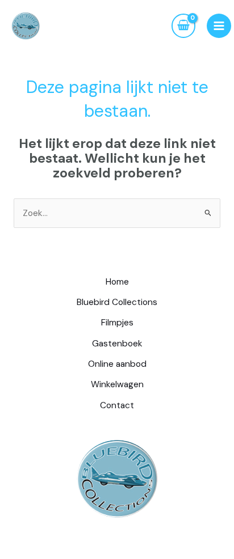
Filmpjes (117, 322)
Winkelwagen (117, 384)
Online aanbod (117, 364)
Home (117, 281)
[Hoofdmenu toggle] (219, 26)
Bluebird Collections (117, 302)
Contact (117, 405)
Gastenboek (117, 343)
